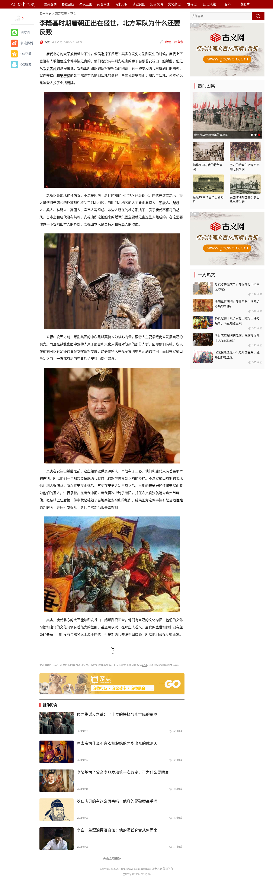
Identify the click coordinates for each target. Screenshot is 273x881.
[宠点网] (111, 693)
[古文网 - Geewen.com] (227, 75)
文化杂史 (174, 4)
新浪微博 (26, 43)
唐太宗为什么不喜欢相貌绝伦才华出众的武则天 (117, 743)
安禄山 (123, 61)
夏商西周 (50, 4)
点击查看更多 (112, 858)
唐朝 (168, 42)
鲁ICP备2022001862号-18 (137, 874)
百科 (227, 4)
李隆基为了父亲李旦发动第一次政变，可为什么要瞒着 (123, 772)
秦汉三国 (85, 4)
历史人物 (209, 4)
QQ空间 (26, 54)
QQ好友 (26, 64)
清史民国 (138, 4)
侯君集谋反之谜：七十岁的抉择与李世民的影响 (117, 714)
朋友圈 (25, 32)
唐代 (49, 54)
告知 (144, 665)
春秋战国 (68, 4)
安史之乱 (138, 54)
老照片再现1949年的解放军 (211, 134)
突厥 (162, 203)
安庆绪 (65, 75)
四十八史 (45, 13)
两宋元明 (121, 4)
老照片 (245, 4)
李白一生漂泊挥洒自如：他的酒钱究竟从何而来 (117, 830)
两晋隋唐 (103, 4)
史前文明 (156, 4)
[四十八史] (23, 4)
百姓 (179, 500)
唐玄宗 (178, 42)
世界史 (192, 4)
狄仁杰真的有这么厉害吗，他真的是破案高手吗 (117, 801)
